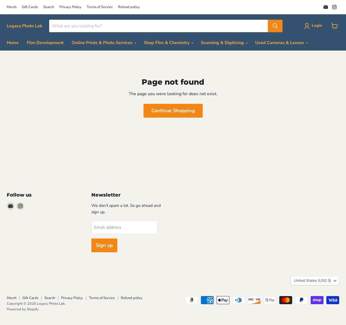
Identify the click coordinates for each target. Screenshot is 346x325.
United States (312, 280)
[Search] (275, 26)
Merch (11, 7)
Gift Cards (30, 7)
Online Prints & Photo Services (103, 43)
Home (13, 43)
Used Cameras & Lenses (280, 43)
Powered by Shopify (23, 309)
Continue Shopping (173, 110)
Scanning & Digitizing (223, 43)
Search (48, 7)
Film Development (45, 43)
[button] (314, 26)
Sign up (104, 245)
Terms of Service (100, 7)
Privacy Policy (70, 7)
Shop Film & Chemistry (167, 43)
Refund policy (129, 7)
